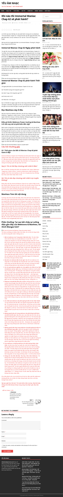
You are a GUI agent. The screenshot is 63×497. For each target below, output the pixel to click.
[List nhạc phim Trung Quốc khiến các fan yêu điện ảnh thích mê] (51, 156)
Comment (4, 420)
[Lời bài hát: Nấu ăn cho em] (51, 36)
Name (3, 432)
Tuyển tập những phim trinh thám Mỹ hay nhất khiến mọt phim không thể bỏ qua (51, 98)
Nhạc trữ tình (45, 239)
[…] (55, 48)
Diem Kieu (15, 22)
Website (4, 441)
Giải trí (23, 10)
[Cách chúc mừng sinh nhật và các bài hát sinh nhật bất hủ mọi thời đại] (51, 124)
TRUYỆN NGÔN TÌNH (47, 254)
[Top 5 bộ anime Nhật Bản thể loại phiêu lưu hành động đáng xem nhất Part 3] (45, 298)
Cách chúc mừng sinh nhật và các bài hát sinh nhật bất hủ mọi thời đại (51, 130)
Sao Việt (44, 249)
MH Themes (40, 495)
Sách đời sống (45, 244)
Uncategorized (46, 257)
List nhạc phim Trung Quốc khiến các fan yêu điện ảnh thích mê (51, 160)
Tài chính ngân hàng (47, 251)
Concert (44, 223)
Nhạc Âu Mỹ (45, 233)
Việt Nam (44, 259)
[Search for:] (51, 16)
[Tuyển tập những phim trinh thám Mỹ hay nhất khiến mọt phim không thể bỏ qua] (51, 92)
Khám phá (30, 10)
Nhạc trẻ (8, 10)
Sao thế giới (45, 246)
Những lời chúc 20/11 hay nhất (50, 68)
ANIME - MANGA (24, 22)
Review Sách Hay (46, 241)
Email (3, 436)
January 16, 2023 (7, 22)
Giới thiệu (47, 10)
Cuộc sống (16, 10)
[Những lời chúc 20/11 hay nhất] (51, 64)
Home (2, 10)
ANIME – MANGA (38, 10)
